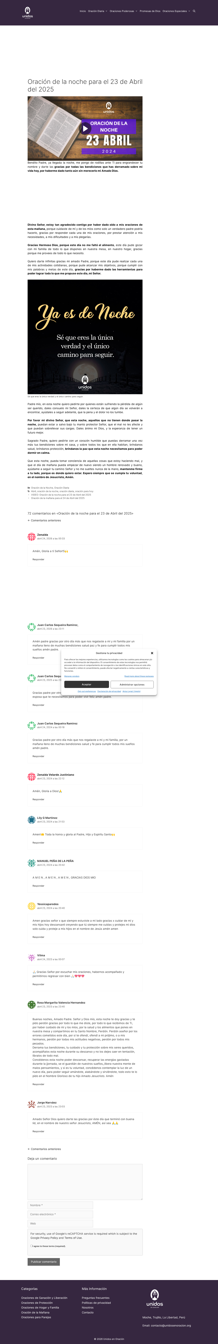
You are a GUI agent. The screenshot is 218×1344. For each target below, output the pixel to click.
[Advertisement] (109, 49)
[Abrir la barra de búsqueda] (194, 11)
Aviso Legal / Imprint (131, 691)
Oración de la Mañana (35, 1312)
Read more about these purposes (139, 676)
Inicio (83, 11)
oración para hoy (84, 491)
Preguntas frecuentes (95, 1297)
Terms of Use (73, 1237)
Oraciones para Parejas (36, 1317)
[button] (152, 653)
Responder (38, 559)
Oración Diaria (96, 11)
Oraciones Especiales (175, 11)
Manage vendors (71, 676)
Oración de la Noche (42, 487)
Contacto (88, 1312)
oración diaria (67, 491)
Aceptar (86, 684)
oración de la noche (47, 491)
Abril (33, 491)
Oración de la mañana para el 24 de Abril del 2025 (58, 498)
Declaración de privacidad (109, 691)
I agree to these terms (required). (49, 1246)
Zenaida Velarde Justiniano (55, 774)
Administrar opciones (132, 684)
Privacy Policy (49, 1237)
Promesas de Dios (150, 11)
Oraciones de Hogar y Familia (40, 1307)
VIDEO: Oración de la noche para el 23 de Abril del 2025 (61, 494)
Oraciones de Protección (37, 1302)
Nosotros (88, 1307)
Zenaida (42, 534)
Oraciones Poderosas (122, 11)
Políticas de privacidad (96, 1302)
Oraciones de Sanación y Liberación (44, 1297)
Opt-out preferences (87, 691)
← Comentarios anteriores (44, 520)
